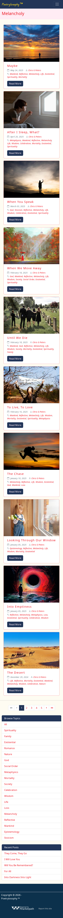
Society (19, 279)
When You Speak (20, 202)
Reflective (23, 74)
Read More (15, 83)
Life (42, 74)
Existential (49, 74)
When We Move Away (24, 268)
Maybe (12, 66)
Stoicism (18, 210)
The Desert (16, 673)
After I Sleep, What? (23, 132)
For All (7, 871)
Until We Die (17, 338)
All (5, 724)
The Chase (15, 474)
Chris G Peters (34, 70)
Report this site (45, 908)
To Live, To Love (20, 407)
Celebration (25, 143)
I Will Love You (12, 859)
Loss (23, 485)
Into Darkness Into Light (17, 877)
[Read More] (31, 43)
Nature (42, 683)
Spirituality (12, 77)
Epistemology (16, 548)
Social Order (28, 279)
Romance (9, 748)
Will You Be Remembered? (18, 865)
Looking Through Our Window (31, 540)
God (11, 210)
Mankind (14, 74)
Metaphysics (15, 140)
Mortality (22, 77)
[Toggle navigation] (57, 4)
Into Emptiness (19, 607)
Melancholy (34, 74)
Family (10, 352)
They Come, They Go (15, 853)
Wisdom (15, 143)
